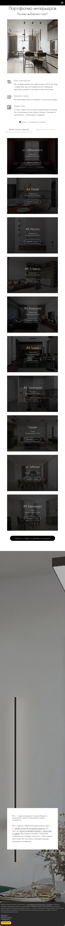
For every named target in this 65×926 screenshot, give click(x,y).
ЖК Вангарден (32, 506)
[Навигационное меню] (62, 3)
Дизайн (24, 122)
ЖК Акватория (32, 387)
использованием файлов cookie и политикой (39, 904)
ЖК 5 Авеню (32, 268)
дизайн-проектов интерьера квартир (30, 828)
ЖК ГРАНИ (32, 189)
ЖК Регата (32, 229)
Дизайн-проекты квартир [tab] (19, 129)
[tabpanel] (32, 332)
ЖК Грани (32, 347)
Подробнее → (4, 915)
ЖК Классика (32, 308)
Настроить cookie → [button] (6, 917)
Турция (32, 427)
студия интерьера (24, 816)
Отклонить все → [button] (6, 919)
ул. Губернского (32, 149)
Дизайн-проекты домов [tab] (46, 129)
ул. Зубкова (32, 466)
